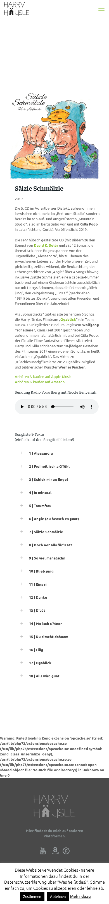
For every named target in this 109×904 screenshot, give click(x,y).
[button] (57, 453)
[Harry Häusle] (16, 8)
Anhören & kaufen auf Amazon (40, 381)
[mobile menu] (101, 8)
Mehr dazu (80, 896)
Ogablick (68, 319)
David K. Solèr (46, 245)
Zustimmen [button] (32, 896)
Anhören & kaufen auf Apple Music (43, 376)
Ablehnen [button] (58, 896)
